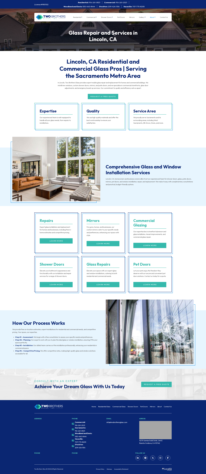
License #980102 (41, 4)
